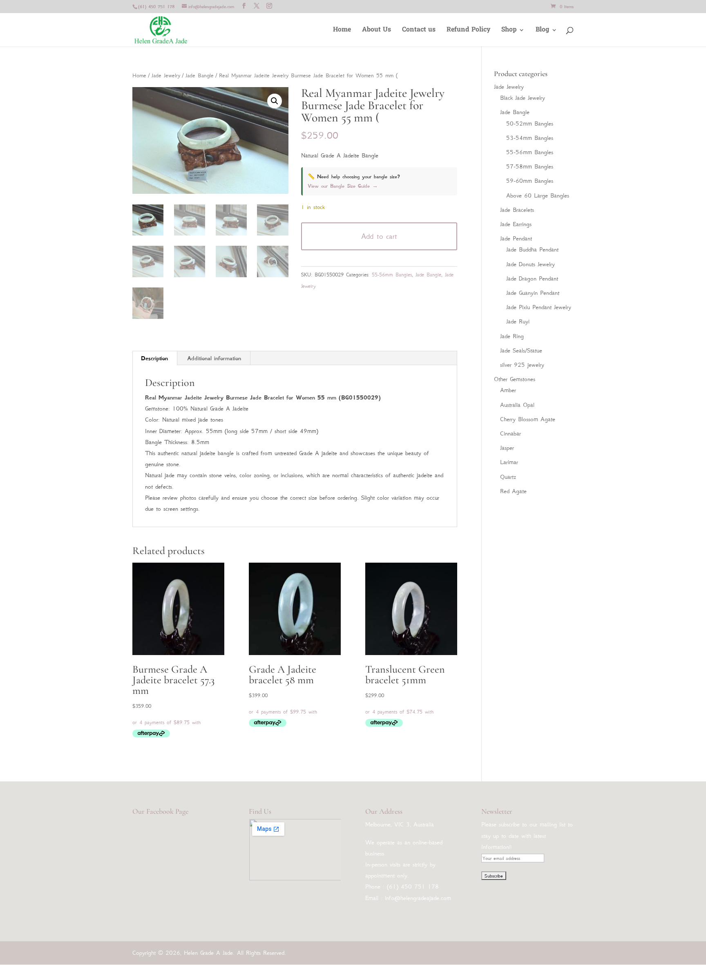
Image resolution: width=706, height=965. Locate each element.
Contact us (419, 31)
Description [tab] (154, 358)
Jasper (507, 447)
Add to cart (379, 236)
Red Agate (513, 491)
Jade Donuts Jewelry (530, 264)
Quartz (508, 476)
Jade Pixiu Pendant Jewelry (538, 307)
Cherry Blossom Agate (527, 419)
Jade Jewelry (166, 75)
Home (342, 31)
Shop (508, 31)
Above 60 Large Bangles (537, 195)
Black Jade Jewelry (522, 97)
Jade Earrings (516, 224)
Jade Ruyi (518, 321)
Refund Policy (468, 31)
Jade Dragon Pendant (532, 278)
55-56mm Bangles (392, 275)
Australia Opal (517, 404)
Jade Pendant (516, 238)
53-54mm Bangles (529, 137)
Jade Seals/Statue (521, 350)
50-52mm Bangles (529, 123)
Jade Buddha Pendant (532, 249)
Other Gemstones (514, 379)
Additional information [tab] (214, 358)
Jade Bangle (199, 75)
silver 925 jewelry (522, 364)
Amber (508, 390)
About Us (376, 31)
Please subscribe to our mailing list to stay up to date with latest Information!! (527, 835)
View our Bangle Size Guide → (343, 186)
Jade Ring (512, 336)
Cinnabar (510, 433)
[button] (274, 101)
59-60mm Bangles (529, 180)
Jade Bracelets (517, 209)
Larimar (509, 462)
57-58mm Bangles (529, 166)
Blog (542, 31)
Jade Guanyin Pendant (532, 292)
